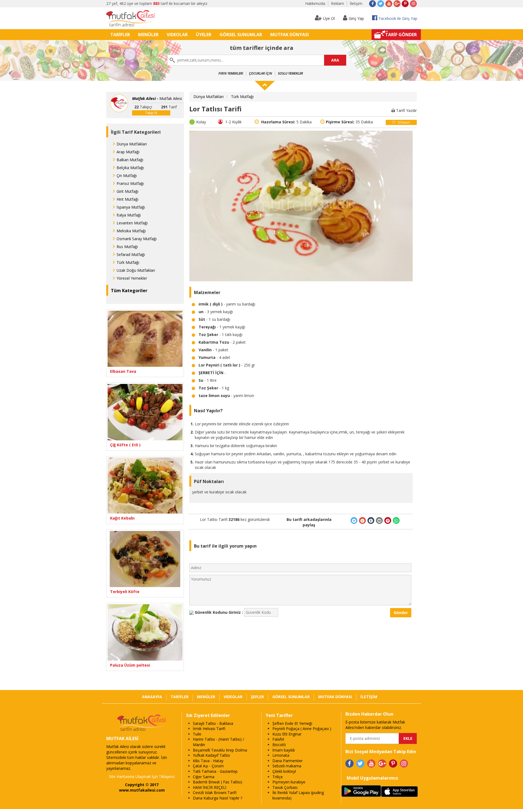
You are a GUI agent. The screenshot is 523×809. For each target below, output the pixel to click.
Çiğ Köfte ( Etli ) (125, 445)
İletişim (356, 3)
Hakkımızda (315, 3)
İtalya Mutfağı (129, 215)
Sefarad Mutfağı (131, 254)
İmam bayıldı (283, 750)
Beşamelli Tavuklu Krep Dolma (220, 750)
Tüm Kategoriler (129, 291)
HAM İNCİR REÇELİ (209, 787)
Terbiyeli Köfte (124, 592)
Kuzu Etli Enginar (287, 734)
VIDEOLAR (177, 35)
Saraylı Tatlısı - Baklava (213, 723)
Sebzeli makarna (286, 765)
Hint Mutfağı (127, 199)
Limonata (280, 755)
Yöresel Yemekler (132, 278)
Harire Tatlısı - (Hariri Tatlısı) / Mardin (218, 742)
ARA (335, 60)
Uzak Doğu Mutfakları (136, 270)
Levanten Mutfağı (132, 222)
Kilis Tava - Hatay (208, 760)
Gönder (401, 612)
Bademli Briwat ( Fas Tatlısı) (217, 781)
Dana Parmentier (287, 760)
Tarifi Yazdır (406, 110)
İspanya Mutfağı (131, 207)
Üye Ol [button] (329, 18)
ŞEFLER (257, 696)
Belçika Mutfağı (130, 167)
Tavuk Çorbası (284, 787)
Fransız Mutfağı (130, 183)
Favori (404, 122)
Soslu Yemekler (290, 73)
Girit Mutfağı (127, 191)
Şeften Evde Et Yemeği (292, 723)
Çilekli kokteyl (284, 771)
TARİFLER (120, 35)
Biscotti (279, 744)
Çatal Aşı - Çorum (208, 765)
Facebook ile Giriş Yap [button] (398, 18)
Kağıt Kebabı (122, 518)
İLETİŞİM (368, 696)
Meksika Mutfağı (131, 230)
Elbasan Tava (123, 371)
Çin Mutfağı (127, 175)
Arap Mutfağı (128, 151)
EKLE (407, 738)
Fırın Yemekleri (230, 73)
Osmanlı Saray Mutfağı (137, 238)
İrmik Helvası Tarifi (209, 728)
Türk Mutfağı (128, 262)
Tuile (197, 734)
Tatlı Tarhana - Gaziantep (215, 771)
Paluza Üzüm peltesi (130, 665)
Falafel (278, 739)
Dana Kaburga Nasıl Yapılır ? (217, 798)
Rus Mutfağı (127, 246)
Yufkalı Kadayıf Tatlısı (211, 755)
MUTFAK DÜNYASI (289, 35)
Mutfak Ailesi (157, 98)
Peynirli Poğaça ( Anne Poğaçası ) (301, 728)
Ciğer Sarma (203, 776)
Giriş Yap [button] (356, 18)
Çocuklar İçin (260, 73)
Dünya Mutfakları (132, 143)
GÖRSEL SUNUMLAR (241, 35)
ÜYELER (203, 35)
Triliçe (277, 776)
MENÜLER (148, 35)
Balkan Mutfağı (130, 159)
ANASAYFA (152, 696)
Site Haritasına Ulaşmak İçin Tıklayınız (142, 776)
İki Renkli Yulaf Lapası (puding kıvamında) (298, 795)
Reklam (337, 3)
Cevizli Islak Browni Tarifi (214, 792)
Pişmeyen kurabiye (288, 781)
